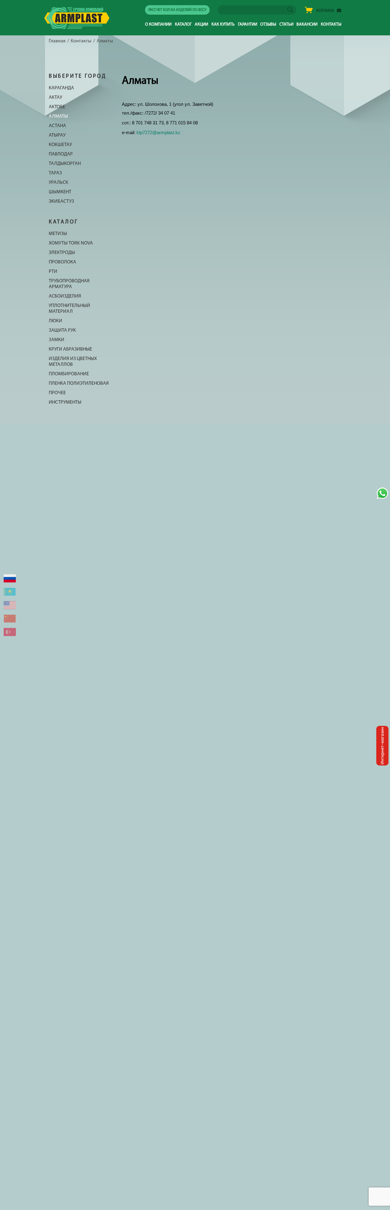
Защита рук (62, 330)
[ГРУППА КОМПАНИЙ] (76, 25)
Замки (56, 339)
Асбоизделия (65, 296)
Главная (57, 41)
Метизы (58, 233)
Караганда (61, 88)
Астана (57, 125)
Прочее (57, 393)
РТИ (53, 271)
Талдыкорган (65, 163)
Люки (55, 321)
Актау (55, 97)
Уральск (58, 182)
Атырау (57, 135)
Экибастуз (61, 201)
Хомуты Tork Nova (71, 243)
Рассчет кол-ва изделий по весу (177, 10)
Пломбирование (69, 374)
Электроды (62, 252)
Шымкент (60, 192)
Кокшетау (60, 144)
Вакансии (306, 24)
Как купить (223, 24)
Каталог (183, 24)
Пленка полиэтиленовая (79, 383)
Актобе (57, 107)
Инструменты (65, 402)
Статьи (286, 24)
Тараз (55, 173)
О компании (158, 24)
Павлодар (61, 154)
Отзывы (268, 24)
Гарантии (247, 24)
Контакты (331, 24)
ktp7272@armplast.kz (158, 132)
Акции (201, 24)
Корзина (325, 11)
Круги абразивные (70, 349)
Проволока (62, 262)
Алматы (58, 116)
